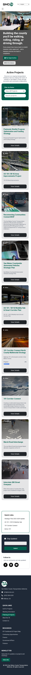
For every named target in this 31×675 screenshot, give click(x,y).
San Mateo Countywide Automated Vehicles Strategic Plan (13, 265)
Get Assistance (9, 63)
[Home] (9, 4)
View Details (15, 145)
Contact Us (6, 621)
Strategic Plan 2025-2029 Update (15, 519)
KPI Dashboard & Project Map (12, 631)
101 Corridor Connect (12, 399)
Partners (5, 643)
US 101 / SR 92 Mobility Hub (13, 522)
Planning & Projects (8, 615)
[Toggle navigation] (3, 8)
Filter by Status (9, 87)
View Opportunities (11, 58)
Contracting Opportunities (10, 634)
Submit (16, 548)
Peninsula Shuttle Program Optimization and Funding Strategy (14, 131)
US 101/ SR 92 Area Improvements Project (12, 175)
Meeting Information (9, 612)
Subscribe (6, 659)
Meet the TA (6, 618)
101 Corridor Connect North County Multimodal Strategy (15, 351)
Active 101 (8, 529)
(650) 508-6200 (8, 595)
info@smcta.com (9, 592)
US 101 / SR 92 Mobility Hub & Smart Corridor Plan (14, 309)
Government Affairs (8, 640)
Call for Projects (7, 609)
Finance (5, 637)
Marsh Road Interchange (13, 442)
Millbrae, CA (7, 599)
